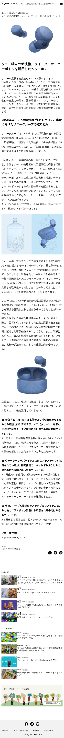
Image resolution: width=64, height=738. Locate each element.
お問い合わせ (48, 730)
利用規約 (36, 730)
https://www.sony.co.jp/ (13, 537)
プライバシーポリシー (20, 730)
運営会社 (5, 730)
